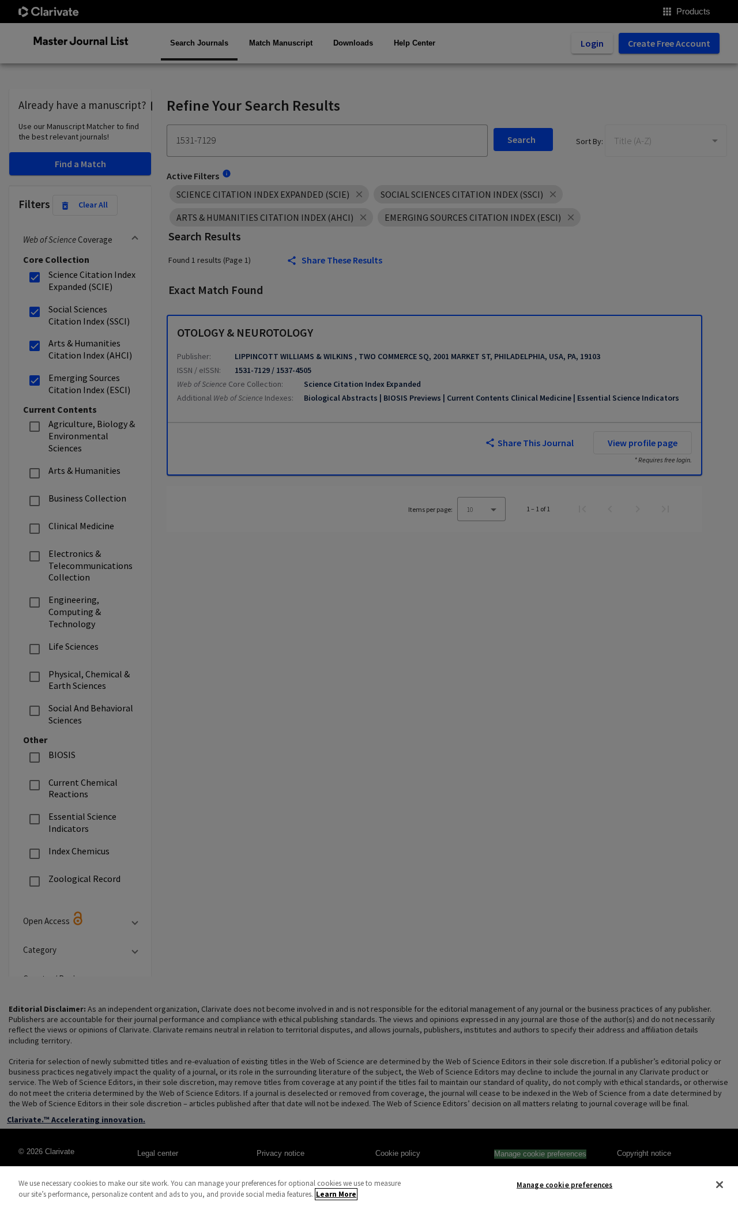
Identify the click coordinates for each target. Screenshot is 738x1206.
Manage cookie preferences (564, 1185)
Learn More (336, 1194)
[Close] (719, 1184)
